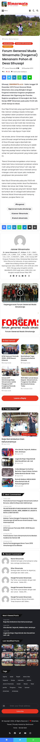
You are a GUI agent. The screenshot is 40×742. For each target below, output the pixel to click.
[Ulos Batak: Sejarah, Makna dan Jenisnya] (7, 452)
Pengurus (12, 687)
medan (19, 684)
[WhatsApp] (19, 77)
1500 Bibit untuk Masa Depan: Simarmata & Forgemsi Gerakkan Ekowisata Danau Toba (29, 382)
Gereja (13, 680)
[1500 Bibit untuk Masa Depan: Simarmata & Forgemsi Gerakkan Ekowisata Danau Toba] (29, 371)
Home (6, 39)
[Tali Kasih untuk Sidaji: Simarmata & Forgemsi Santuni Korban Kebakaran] (32, 655)
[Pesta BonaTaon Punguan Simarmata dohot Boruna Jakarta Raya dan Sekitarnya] (32, 662)
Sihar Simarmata (17, 568)
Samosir (27, 687)
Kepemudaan (8, 46)
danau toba (26, 676)
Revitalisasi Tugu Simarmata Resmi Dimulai (28, 358)
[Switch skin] (34, 10)
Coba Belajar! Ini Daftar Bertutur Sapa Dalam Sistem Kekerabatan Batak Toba (26, 471)
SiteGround (29, 724)
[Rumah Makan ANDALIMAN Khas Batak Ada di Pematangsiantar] (7, 482)
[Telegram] (24, 77)
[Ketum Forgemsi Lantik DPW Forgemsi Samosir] (7, 655)
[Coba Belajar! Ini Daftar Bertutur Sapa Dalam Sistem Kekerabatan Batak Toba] (7, 472)
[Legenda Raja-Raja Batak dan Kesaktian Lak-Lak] (7, 462)
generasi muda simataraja (20, 209)
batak (11, 676)
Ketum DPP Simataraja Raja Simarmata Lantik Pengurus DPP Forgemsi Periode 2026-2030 (9, 383)
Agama (5, 676)
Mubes (26, 684)
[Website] (11, 276)
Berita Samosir (14, 39)
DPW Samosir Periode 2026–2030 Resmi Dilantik (10, 358)
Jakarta (29, 680)
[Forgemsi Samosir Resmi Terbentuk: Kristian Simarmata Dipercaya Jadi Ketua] (20, 655)
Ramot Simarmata (17, 559)
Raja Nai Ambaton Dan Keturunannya (13, 440)
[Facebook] (4, 77)
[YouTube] (23, 276)
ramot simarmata (20, 218)
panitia (5, 687)
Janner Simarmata (10, 68)
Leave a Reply (20, 398)
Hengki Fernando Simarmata (21, 578)
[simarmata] (15, 4)
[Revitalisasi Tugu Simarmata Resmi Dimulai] (29, 349)
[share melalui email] (30, 227)
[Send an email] (18, 68)
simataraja (15, 691)
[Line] (30, 77)
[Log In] (30, 10)
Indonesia (21, 680)
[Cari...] (37, 10)
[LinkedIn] (14, 77)
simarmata (6, 691)
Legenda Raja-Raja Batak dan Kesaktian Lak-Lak (25, 460)
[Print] (35, 227)
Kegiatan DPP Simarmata (23, 43)
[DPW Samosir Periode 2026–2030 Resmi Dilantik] (10, 349)
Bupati (18, 676)
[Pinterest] (26, 276)
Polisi (20, 687)
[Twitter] (9, 77)
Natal (32, 684)
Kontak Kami (23, 728)
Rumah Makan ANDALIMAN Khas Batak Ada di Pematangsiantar (25, 481)
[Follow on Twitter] (17, 68)
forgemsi (20, 204)
